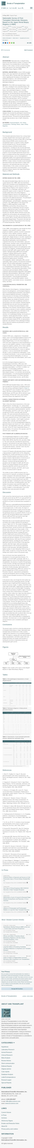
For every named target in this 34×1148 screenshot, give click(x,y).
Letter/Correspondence (8, 1077)
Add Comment (28, 50)
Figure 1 (27, 388)
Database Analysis (7, 1074)
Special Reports (6, 1082)
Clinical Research (6, 1055)
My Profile (12, 8)
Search (20, 8)
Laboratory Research (7, 1049)
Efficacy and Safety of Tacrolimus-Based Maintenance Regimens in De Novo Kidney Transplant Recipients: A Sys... (14, 937)
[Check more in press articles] (29, 915)
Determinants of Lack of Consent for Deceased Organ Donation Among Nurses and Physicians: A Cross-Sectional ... (17, 899)
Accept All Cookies (17, 988)
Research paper (6, 1080)
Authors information (7, 38)
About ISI (4, 1126)
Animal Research (6, 1052)
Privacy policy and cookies (9, 1129)
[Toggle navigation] (31, 8)
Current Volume (6, 1112)
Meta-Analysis (5, 1058)
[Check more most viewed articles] (29, 964)
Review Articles (6, 1060)
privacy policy (9, 985)
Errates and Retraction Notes (10, 1123)
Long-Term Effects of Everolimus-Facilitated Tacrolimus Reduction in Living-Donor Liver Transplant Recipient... (17, 948)
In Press (3, 1115)
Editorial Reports (6, 1066)
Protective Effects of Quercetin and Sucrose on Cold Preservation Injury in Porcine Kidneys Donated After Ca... (16, 879)
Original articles (6, 1069)
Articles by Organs (7, 1120)
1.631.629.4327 (11, 1099)
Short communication (7, 1063)
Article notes (15, 38)
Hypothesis (4, 1047)
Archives (4, 1118)
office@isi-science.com (13, 1101)
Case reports (5, 1071)
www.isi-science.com (11, 1103)
